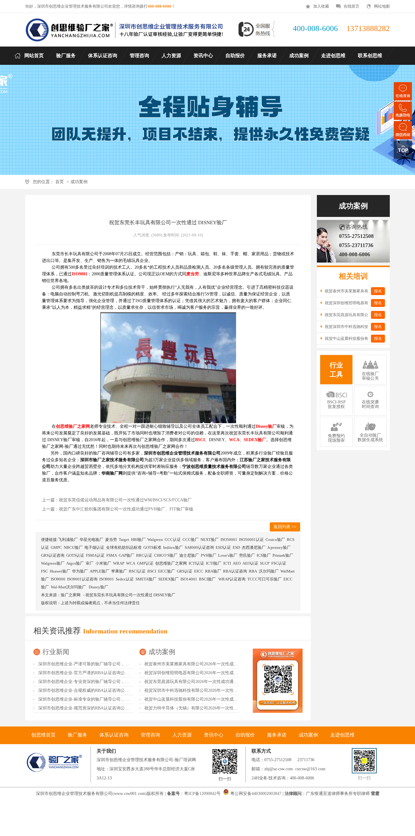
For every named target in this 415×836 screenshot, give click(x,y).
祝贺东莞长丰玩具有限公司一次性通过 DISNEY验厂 (130, 595)
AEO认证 (250, 563)
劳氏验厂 (247, 555)
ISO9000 (58, 579)
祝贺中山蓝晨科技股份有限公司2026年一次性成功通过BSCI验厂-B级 (208, 699)
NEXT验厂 (210, 539)
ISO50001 (229, 539)
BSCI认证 (137, 571)
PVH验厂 (208, 555)
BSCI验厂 (208, 579)
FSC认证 (278, 563)
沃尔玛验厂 (269, 571)
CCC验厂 (191, 539)
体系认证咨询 (114, 734)
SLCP (264, 563)
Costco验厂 (275, 539)
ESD (236, 547)
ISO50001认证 (251, 539)
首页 (59, 181)
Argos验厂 (75, 563)
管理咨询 (150, 734)
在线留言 (351, 6)
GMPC (56, 547)
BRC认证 (144, 555)
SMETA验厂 (145, 579)
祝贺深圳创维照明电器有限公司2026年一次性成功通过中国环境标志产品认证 (216, 673)
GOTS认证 (75, 555)
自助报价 (245, 734)
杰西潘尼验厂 (254, 547)
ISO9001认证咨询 (82, 579)
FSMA (111, 555)
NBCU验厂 (73, 547)
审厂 (90, 563)
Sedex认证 (125, 579)
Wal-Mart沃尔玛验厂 (69, 587)
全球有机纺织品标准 (124, 547)
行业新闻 (56, 652)
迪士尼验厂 (189, 555)
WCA (130, 563)
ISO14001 (188, 579)
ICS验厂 (264, 555)
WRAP (118, 563)
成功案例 (78, 181)
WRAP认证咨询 (231, 579)
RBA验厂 (213, 571)
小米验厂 (103, 563)
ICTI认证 (196, 563)
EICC (198, 571)
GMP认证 (145, 563)
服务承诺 (276, 734)
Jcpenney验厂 (279, 547)
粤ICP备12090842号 (203, 793)
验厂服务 (77, 734)
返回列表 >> (285, 526)
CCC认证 (173, 539)
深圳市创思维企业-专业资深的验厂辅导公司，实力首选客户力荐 (98, 681)
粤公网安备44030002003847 (255, 793)
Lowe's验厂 (227, 555)
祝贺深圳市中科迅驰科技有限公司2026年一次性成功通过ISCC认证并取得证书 (217, 690)
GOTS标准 (152, 547)
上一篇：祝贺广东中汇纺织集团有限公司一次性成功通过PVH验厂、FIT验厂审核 (117, 509)
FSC (44, 571)
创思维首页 (43, 734)
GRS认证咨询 (52, 555)
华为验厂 (80, 571)
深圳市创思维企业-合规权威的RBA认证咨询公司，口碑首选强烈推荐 (102, 690)
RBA (253, 571)
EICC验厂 (166, 571)
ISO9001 (106, 579)
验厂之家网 (71, 595)
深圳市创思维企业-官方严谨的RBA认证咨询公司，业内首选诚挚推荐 (102, 673)
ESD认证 (223, 547)
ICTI (227, 563)
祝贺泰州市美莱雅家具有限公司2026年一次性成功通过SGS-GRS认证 (208, 664)
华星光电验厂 (91, 539)
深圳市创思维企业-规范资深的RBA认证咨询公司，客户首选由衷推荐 (102, 708)
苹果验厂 (119, 571)
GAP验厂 (126, 555)
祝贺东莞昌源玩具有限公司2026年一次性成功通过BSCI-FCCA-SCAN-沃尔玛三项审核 (224, 681)
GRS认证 (184, 571)
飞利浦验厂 (68, 539)
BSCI (151, 571)
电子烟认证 (94, 547)
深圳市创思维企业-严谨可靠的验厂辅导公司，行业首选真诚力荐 (98, 664)
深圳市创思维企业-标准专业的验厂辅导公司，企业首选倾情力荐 (98, 699)
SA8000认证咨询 (199, 547)
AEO (237, 563)
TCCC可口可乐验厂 (264, 579)
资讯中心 (213, 734)
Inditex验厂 (173, 547)
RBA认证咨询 (235, 571)
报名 (378, 291)
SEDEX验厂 (168, 579)
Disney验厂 (98, 587)
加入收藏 (321, 6)
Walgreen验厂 (52, 563)
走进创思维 (342, 734)
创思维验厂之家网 (171, 563)
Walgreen (155, 539)
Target (124, 539)
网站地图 (382, 6)
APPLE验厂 (99, 571)
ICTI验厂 (213, 563)
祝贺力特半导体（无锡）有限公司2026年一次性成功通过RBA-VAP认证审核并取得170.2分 (228, 708)
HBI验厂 (138, 539)
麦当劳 (111, 539)
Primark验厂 (283, 555)
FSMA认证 (95, 555)
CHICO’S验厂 (165, 555)
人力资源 (182, 734)
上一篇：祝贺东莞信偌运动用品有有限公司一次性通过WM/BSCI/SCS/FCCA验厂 (117, 500)
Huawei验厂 (60, 571)
